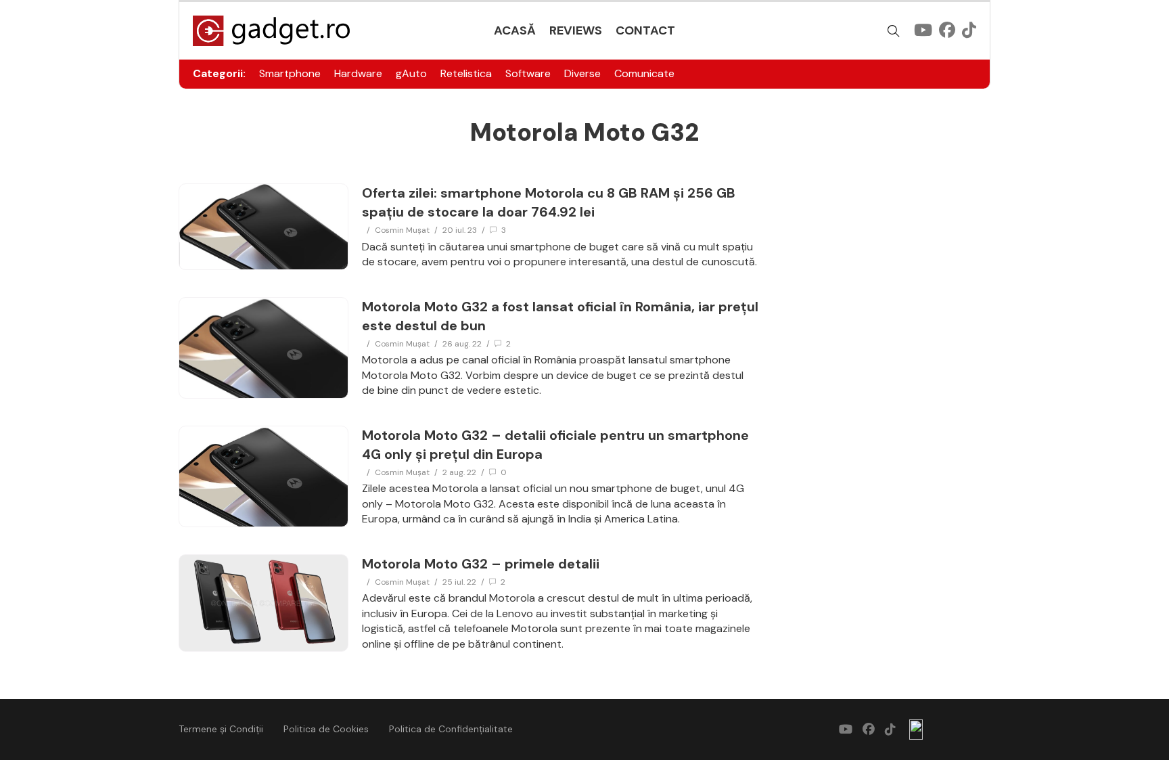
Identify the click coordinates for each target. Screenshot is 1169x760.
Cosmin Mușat (402, 230)
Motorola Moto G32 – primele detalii (480, 564)
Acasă (515, 30)
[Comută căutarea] (893, 31)
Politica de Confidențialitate (451, 729)
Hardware (358, 73)
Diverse (582, 73)
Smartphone (290, 73)
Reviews (575, 30)
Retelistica (466, 73)
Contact (645, 30)
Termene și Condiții (221, 729)
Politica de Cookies (326, 729)
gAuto (411, 73)
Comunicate (644, 73)
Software (528, 73)
